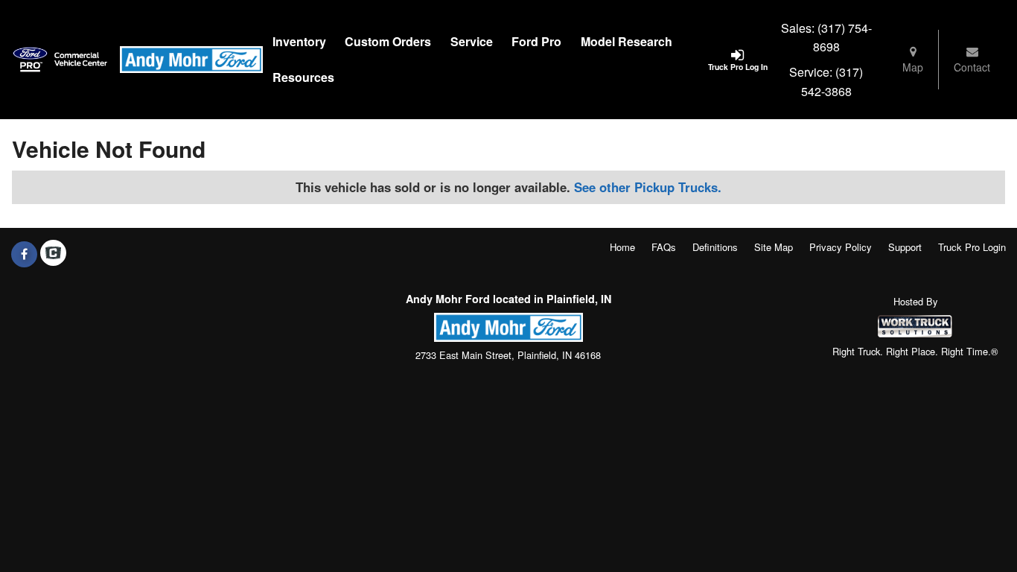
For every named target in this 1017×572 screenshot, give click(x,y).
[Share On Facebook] (24, 254)
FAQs (663, 247)
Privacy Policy (840, 247)
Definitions (715, 247)
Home (622, 247)
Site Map (773, 247)
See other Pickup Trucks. (647, 187)
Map (912, 67)
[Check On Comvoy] (53, 254)
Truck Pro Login (972, 247)
